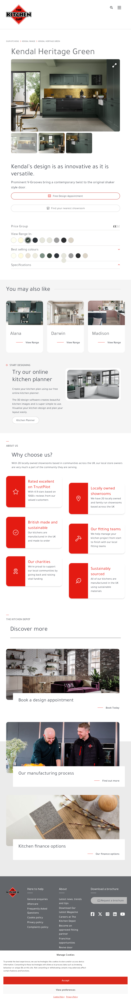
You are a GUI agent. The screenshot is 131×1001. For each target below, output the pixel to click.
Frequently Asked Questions (37, 911)
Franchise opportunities (67, 941)
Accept (65, 980)
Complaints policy (37, 927)
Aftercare (32, 904)
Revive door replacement (66, 949)
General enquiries (37, 899)
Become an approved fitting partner (68, 930)
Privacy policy (35, 922)
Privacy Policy (72, 996)
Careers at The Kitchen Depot (67, 919)
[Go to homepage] (18, 14)
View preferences (65, 990)
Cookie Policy (58, 996)
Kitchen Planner (25, 420)
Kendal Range (28, 41)
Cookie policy (35, 917)
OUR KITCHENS (12, 41)
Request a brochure (112, 900)
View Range (32, 342)
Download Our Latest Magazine (68, 910)
